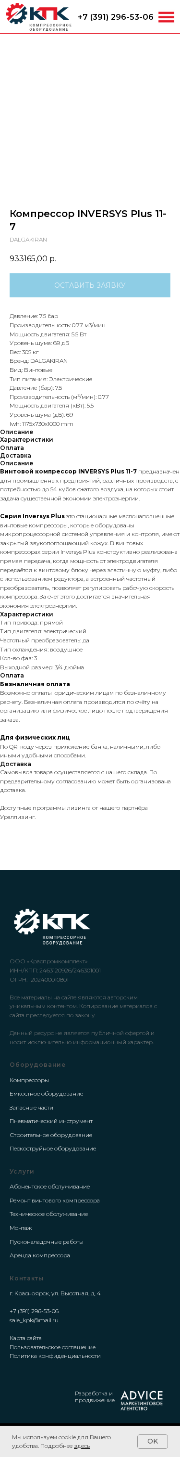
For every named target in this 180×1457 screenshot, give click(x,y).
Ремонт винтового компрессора (55, 1200)
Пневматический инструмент (51, 1121)
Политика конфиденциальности (55, 1355)
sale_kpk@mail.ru (34, 1320)
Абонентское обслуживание (50, 1186)
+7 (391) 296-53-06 (116, 17)
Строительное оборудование (51, 1134)
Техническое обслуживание (49, 1213)
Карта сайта (26, 1338)
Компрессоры (29, 1080)
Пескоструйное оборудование (53, 1148)
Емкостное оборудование (46, 1093)
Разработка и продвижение (95, 1397)
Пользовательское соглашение (53, 1347)
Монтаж (21, 1227)
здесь (82, 1445)
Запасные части (31, 1107)
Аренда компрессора (40, 1255)
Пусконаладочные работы (47, 1241)
